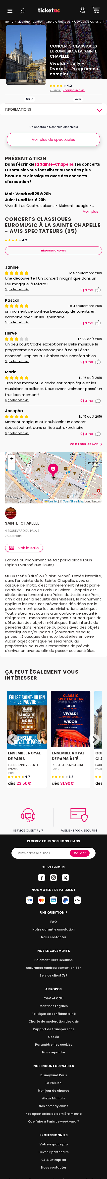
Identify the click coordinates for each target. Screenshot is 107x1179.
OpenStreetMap (73, 501)
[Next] (94, 739)
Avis (78, 99)
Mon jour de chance (53, 1090)
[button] (9, 11)
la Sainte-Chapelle (54, 164)
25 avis (55, 90)
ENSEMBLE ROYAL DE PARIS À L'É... (68, 756)
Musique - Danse (29, 22)
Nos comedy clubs (53, 1106)
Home (9, 22)
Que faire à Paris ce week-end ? (53, 1121)
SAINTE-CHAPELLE (22, 523)
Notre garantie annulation (53, 929)
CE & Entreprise (53, 1160)
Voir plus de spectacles (53, 139)
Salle (29, 99)
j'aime (86, 290)
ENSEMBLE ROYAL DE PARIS (24, 756)
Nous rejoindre (53, 1052)
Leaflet (52, 501)
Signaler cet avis (17, 289)
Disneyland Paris (53, 1075)
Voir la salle (28, 547)
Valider (80, 853)
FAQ (53, 922)
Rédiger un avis (74, 90)
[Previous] (12, 739)
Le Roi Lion (53, 1083)
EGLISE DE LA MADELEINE (68, 765)
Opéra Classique (58, 22)
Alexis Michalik (53, 1098)
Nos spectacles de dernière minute (53, 1114)
